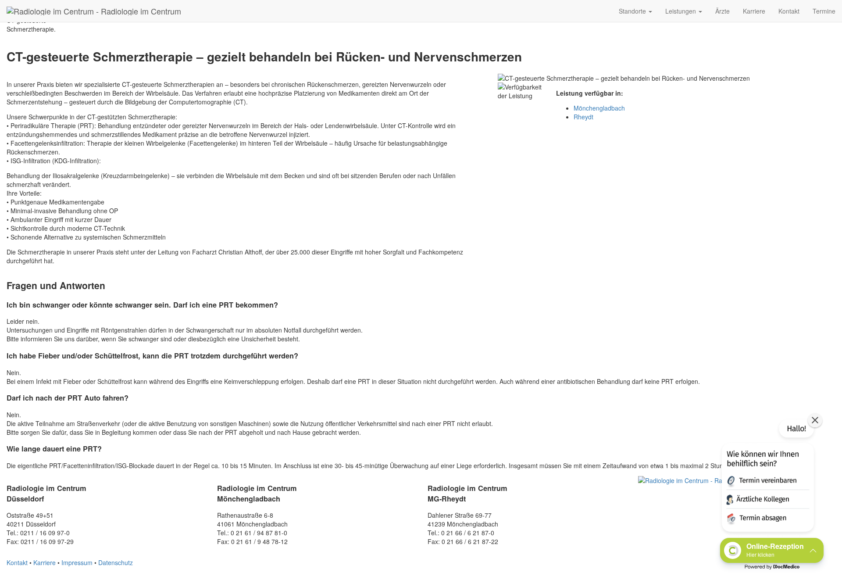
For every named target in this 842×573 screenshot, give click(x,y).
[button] (767, 477)
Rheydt (583, 116)
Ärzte (722, 11)
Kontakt (788, 11)
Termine (824, 11)
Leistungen (681, 11)
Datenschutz (115, 562)
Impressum (77, 562)
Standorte (633, 11)
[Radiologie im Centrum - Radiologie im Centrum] (94, 11)
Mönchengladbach (599, 108)
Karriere (754, 11)
